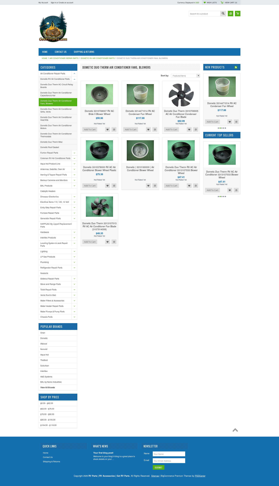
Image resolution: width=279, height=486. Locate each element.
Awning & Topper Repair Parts (53, 174)
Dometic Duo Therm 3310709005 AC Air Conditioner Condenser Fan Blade (181, 113)
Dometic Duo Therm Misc (51, 141)
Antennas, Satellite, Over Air (52, 169)
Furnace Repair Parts (49, 212)
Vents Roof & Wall (48, 295)
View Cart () (231, 2)
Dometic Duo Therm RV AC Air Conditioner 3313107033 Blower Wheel (181, 169)
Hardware (44, 232)
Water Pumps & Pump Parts (52, 311)
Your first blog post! (103, 452)
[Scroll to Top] (236, 430)
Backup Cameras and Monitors (53, 180)
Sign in (53, 2)
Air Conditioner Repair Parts (64, 58)
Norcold (43, 349)
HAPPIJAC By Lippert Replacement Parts (56, 225)
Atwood (43, 343)
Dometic (44, 338)
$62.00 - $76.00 (47, 408)
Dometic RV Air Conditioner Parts (98, 58)
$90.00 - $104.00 (47, 419)
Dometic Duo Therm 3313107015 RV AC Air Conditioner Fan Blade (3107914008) (99, 226)
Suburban (44, 365)
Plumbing (44, 262)
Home (44, 58)
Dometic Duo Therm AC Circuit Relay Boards (56, 85)
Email (146, 460)
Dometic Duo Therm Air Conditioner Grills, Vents (56, 110)
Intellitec (44, 371)
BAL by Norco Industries (51, 381)
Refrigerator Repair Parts (51, 267)
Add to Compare (114, 129)
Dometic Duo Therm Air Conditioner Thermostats (56, 135)
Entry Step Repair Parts (50, 207)
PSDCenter (200, 475)
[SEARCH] (223, 14)
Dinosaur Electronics (49, 196)
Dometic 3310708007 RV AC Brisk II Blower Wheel (99, 112)
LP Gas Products (47, 256)
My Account (43, 2)
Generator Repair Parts (50, 218)
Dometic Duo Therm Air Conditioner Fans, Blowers (56, 102)
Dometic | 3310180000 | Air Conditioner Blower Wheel (140, 168)
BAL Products (46, 185)
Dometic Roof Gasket (49, 147)
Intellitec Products (48, 237)
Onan (42, 332)
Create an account (66, 2)
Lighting (43, 251)
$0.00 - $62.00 (46, 403)
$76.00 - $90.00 (47, 414)
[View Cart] (237, 13)
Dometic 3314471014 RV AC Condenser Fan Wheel (140, 112)
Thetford (44, 360)
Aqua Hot (44, 354)
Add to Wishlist (107, 129)
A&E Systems (46, 376)
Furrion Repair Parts (49, 152)
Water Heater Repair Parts (51, 306)
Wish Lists (212, 2)
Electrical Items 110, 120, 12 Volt (54, 201)
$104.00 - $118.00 (48, 425)
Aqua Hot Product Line (50, 163)
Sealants (44, 273)
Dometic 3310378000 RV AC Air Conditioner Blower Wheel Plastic (99, 168)
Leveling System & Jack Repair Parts (54, 244)
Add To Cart (89, 129)
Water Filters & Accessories (52, 300)
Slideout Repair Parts (49, 278)
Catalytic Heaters (47, 191)
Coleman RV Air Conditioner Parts (55, 158)
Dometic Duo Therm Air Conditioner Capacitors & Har (56, 94)
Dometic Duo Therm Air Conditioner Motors (56, 126)
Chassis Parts (46, 316)
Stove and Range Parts (50, 284)
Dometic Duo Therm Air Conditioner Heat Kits (56, 118)
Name (146, 453)
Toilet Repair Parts (48, 289)
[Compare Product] (230, 13)
